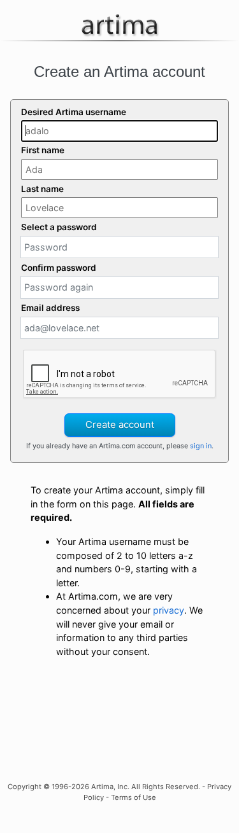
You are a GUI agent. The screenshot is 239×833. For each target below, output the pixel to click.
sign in (201, 445)
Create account (119, 424)
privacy (168, 610)
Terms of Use (133, 797)
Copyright (24, 786)
